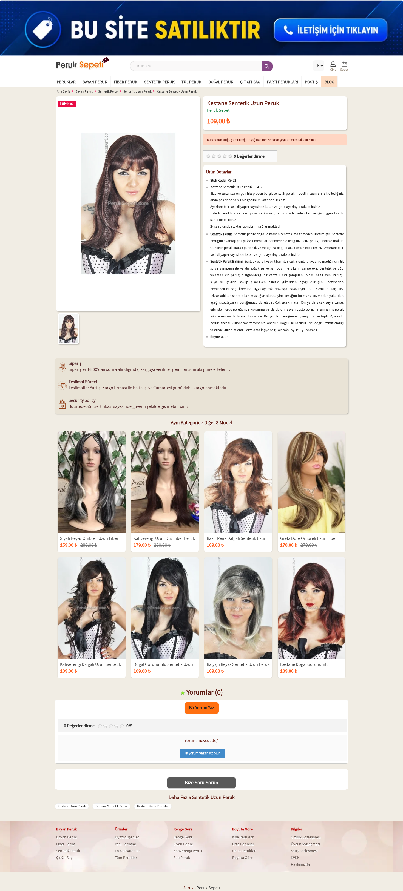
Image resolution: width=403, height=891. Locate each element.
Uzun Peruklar (244, 851)
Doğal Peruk (220, 82)
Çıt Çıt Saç (250, 82)
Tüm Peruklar (126, 857)
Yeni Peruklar (125, 844)
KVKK (295, 857)
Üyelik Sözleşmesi (305, 844)
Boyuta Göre (242, 857)
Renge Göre (183, 837)
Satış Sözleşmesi (304, 851)
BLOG (329, 82)
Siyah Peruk (183, 844)
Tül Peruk (191, 82)
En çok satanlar (127, 851)
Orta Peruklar (243, 844)
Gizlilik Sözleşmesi (305, 837)
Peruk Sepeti (219, 110)
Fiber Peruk (125, 82)
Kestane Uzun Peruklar (153, 806)
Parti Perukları (282, 82)
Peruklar (66, 82)
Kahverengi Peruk (188, 851)
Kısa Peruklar (243, 837)
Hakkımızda (300, 864)
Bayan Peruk (95, 82)
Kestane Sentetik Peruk (111, 806)
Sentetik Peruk (159, 82)
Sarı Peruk (182, 857)
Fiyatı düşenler (127, 837)
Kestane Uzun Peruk (72, 806)
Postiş (311, 82)
